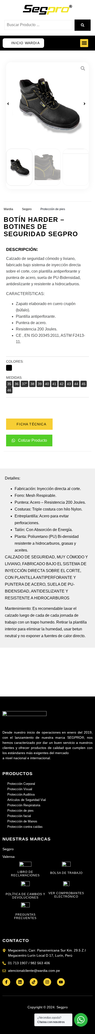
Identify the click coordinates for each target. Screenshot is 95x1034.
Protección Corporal (21, 784)
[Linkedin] (20, 982)
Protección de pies (52, 209)
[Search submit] (83, 25)
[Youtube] (61, 982)
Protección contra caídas (25, 827)
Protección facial (19, 816)
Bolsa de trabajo (66, 873)
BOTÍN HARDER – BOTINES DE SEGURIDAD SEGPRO (41, 227)
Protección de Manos (22, 821)
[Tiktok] (34, 982)
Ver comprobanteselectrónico (66, 894)
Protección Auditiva (21, 794)
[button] (84, 43)
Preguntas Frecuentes (25, 916)
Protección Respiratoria (23, 805)
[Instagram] (47, 982)
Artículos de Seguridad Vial (26, 800)
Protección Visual (19, 789)
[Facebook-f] (6, 982)
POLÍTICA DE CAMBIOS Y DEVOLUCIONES (25, 895)
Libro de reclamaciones (25, 873)
